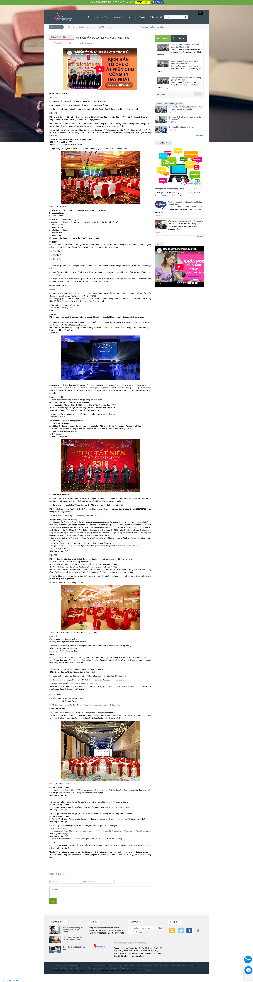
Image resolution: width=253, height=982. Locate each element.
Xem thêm (161, 94)
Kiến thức (141, 17)
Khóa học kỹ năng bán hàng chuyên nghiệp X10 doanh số (77, 27)
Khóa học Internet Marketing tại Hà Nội (169, 189)
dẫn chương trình (148, 928)
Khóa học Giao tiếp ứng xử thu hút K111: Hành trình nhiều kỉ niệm (186, 62)
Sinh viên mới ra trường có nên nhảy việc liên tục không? (73, 930)
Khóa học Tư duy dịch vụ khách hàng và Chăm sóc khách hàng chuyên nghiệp (186, 108)
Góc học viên (181, 38)
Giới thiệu (105, 17)
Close (83, 15)
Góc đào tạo (164, 38)
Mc (131, 932)
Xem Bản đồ (149, 971)
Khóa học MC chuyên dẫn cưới (183, 965)
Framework (90, 43)
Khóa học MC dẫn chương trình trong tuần (123, 965)
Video (131, 17)
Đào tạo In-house (125, 968)
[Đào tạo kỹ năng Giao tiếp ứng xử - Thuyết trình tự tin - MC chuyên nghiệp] (62, 17)
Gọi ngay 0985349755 (9, 981)
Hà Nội (159, 928)
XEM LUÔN (143, 2)
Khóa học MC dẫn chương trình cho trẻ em (68, 968)
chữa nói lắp (134, 928)
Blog (84, 43)
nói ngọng (138, 932)
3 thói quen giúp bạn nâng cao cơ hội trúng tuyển (73, 938)
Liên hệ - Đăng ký (155, 17)
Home (96, 17)
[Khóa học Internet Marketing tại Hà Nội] (179, 166)
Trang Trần (59, 43)
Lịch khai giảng (119, 17)
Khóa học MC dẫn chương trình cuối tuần (155, 965)
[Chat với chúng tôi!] (248, 970)
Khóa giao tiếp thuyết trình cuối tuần (93, 965)
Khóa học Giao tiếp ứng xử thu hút (141, 27)
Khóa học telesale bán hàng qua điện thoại (101, 968)
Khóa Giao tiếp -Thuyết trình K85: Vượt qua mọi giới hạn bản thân (185, 46)
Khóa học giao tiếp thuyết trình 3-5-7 (66, 965)
